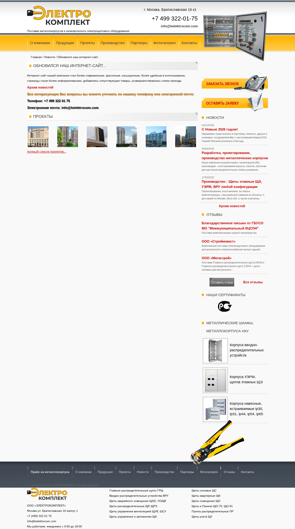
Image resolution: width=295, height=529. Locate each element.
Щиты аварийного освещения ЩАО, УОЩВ (137, 500)
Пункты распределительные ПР (212, 511)
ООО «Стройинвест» (218, 241)
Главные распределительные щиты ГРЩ (136, 490)
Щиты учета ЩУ (202, 516)
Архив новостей (40, 87)
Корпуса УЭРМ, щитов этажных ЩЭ (246, 379)
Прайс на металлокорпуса (50, 472)
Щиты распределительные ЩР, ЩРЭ (133, 506)
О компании (40, 43)
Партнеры (139, 43)
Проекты (87, 43)
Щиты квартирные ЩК (206, 495)
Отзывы (229, 472)
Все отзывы (253, 282)
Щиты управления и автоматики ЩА (133, 516)
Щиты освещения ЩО (206, 500)
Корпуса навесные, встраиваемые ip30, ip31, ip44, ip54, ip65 (246, 409)
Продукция (65, 43)
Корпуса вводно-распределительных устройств (247, 350)
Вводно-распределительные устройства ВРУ (138, 495)
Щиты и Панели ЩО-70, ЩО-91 (212, 506)
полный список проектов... (46, 151)
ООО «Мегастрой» (216, 258)
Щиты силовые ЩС (204, 490)
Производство (113, 43)
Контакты (189, 43)
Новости (143, 472)
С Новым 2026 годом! (220, 129)
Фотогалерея (165, 43)
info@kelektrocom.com (179, 26)
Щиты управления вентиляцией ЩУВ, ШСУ (137, 511)
